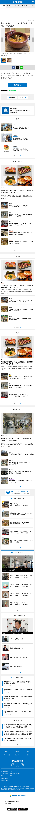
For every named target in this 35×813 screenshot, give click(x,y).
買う (19, 5)
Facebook (13, 765)
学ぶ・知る (31, 5)
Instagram (22, 765)
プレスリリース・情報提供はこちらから (11, 773)
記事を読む (17, 85)
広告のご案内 (5, 780)
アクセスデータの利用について (9, 775)
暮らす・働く (25, 5)
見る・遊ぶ (14, 5)
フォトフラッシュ (5, 20)
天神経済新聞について (7, 771)
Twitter (17, 765)
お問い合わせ (5, 778)
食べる (8, 5)
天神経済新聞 (17, 2)
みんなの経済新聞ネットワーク (17, 796)
